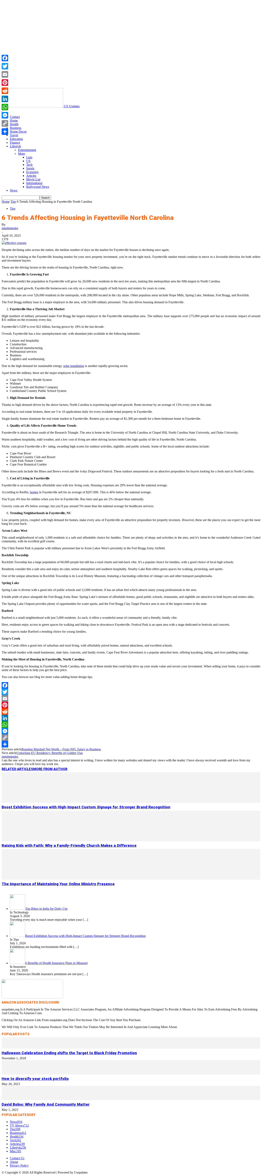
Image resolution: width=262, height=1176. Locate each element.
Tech (29, 164)
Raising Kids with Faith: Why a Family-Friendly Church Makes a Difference (69, 845)
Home (14, 120)
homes (34, 492)
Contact (15, 117)
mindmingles (10, 228)
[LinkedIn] (131, 718)
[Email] (131, 698)
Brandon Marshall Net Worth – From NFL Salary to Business (61, 749)
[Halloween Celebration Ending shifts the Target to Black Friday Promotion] (131, 1047)
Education (16, 139)
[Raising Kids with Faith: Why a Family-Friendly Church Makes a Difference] (131, 840)
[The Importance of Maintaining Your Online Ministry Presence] (131, 878)
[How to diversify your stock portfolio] (131, 1073)
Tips (13, 201)
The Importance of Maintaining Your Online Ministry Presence (58, 884)
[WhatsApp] (131, 724)
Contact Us (17, 1158)
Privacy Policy (19, 1165)
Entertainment (27, 150)
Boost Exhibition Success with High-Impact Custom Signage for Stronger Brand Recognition (86, 807)
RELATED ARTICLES (17, 769)
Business (15, 128)
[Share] (131, 744)
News (13, 190)
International (34, 183)
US (28, 161)
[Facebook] (131, 685)
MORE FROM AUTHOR (50, 769)
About (14, 1162)
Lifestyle (15, 146)
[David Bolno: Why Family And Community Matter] (131, 1099)
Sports (30, 168)
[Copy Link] (131, 737)
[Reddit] (131, 711)
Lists (29, 157)
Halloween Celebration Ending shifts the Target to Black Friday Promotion (69, 1053)
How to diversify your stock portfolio (35, 1078)
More (21, 153)
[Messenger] (131, 731)
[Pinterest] (131, 705)
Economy (32, 172)
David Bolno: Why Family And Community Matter (46, 1104)
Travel (14, 135)
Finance (15, 142)
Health (14, 124)
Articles (31, 175)
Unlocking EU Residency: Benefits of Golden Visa (50, 753)
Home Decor (18, 131)
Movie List (33, 179)
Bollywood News (37, 186)
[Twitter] (131, 692)
